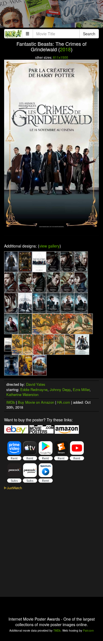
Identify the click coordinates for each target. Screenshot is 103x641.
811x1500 (60, 57)
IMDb (10, 402)
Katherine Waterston (22, 394)
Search (89, 33)
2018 (65, 49)
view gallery (49, 246)
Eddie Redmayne (34, 389)
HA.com (63, 402)
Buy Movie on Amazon (36, 402)
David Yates (35, 384)
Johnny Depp (60, 389)
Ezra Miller (81, 389)
